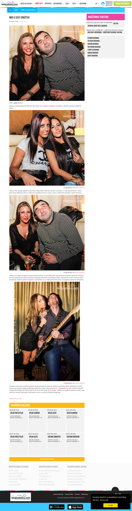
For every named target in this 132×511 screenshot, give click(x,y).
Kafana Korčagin (73, 436)
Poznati (11, 21)
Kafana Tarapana (75, 473)
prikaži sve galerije (47, 459)
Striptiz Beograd (93, 50)
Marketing (84, 494)
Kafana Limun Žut (54, 436)
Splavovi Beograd (94, 41)
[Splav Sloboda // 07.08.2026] (71, 410)
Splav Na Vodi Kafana (76, 476)
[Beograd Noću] (20, 497)
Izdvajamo (82, 3)
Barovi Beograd (93, 53)
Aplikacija (48, 3)
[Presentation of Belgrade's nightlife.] (10, 3)
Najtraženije (57, 3)
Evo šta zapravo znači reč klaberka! (103, 24)
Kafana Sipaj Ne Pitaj (76, 482)
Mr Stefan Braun (46, 482)
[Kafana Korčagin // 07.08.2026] (71, 434)
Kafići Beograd (93, 55)
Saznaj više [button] (104, 500)
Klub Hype (43, 479)
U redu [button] (110, 505)
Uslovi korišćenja (58, 494)
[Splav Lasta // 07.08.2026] (33, 434)
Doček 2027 (39, 3)
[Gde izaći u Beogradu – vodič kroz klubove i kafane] (105, 30)
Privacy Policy (69, 494)
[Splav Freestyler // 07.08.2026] (14, 434)
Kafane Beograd (93, 44)
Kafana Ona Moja (75, 479)
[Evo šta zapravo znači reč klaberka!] (99, 22)
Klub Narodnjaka (75, 484)
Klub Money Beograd (18, 479)
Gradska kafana (74, 471)
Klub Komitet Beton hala (49, 471)
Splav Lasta (52, 413)
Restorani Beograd (94, 47)
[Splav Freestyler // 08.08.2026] (14, 410)
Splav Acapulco (80, 188)
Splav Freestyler (16, 413)
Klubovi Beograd (93, 38)
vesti (16, 21)
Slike (67, 3)
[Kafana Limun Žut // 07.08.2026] (52, 434)
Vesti (74, 3)
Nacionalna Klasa (46, 484)
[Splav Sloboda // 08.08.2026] (33, 410)
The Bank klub (45, 476)
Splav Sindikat (15, 484)
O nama (77, 494)
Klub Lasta (43, 473)
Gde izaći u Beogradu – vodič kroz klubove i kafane (105, 32)
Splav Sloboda (34, 413)
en (98, 3)
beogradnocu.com (15, 399)
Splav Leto (13, 482)
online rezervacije (122, 3)
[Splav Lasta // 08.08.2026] (52, 410)
